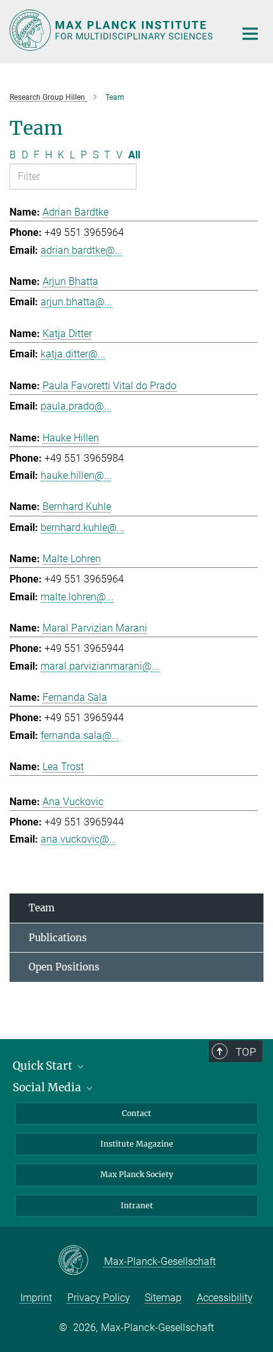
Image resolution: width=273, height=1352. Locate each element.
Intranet (137, 1205)
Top (246, 1051)
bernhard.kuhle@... (82, 527)
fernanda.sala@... (80, 735)
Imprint (36, 1298)
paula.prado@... (76, 406)
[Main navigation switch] (250, 33)
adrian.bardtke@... (82, 250)
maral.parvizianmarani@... (100, 666)
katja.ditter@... (73, 354)
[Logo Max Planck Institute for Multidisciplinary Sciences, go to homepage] (113, 30)
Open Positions (64, 967)
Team (42, 908)
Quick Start (44, 1065)
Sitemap (163, 1298)
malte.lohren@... (77, 597)
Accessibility (225, 1298)
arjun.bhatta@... (76, 302)
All (134, 155)
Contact (136, 1113)
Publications (58, 938)
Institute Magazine (136, 1144)
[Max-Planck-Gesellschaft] (81, 1261)
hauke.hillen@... (76, 475)
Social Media (48, 1087)
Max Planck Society (136, 1174)
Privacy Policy (98, 1298)
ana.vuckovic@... (79, 839)
